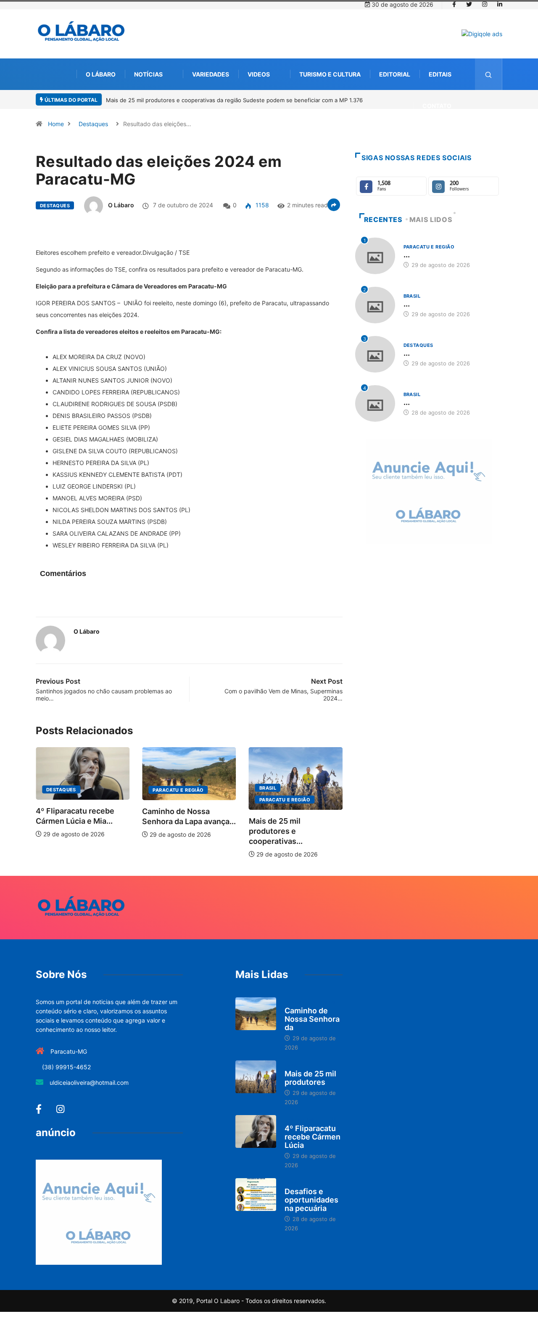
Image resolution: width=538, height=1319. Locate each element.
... (407, 254)
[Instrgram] (484, 4)
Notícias (148, 74)
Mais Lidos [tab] (430, 219)
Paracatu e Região (178, 790)
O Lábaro (101, 74)
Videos (259, 74)
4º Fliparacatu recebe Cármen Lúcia (312, 1137)
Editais (440, 74)
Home (56, 123)
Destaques (93, 123)
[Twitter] (469, 4)
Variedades (210, 74)
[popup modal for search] (488, 74)
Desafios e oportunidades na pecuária (311, 1200)
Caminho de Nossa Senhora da (312, 1019)
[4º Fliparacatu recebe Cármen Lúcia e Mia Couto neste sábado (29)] (255, 1131)
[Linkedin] (499, 4)
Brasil (268, 788)
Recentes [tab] (383, 219)
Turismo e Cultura (330, 74)
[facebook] (454, 4)
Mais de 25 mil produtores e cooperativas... (276, 831)
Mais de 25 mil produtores (310, 1077)
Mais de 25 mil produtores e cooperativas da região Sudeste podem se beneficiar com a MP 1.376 (234, 100)
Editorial (394, 74)
